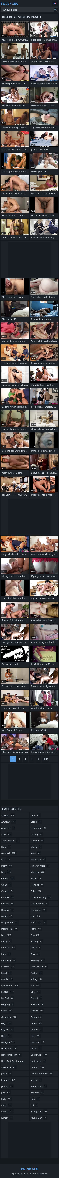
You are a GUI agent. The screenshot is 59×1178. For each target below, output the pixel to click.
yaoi (35, 1098)
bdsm (6, 865)
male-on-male (40, 865)
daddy (6, 916)
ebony (6, 941)
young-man (39, 1111)
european (8, 960)
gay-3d (7, 1029)
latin (35, 815)
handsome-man (11, 1054)
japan (6, 1073)
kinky (6, 1105)
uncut (36, 1048)
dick (6, 935)
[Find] (56, 10)
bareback (8, 853)
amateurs (8, 828)
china (6, 884)
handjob (7, 1042)
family (7, 979)
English (55, 3)
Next (45, 759)
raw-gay (37, 960)
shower (37, 1010)
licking (36, 834)
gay (6, 1023)
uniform (37, 1067)
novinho (37, 884)
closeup (7, 903)
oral (35, 916)
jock (5, 1092)
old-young (38, 909)
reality (36, 972)
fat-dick (7, 998)
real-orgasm (39, 966)
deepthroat (9, 928)
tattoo (36, 1023)
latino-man (38, 828)
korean (6, 1117)
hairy (6, 1035)
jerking (7, 1086)
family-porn (9, 985)
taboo (36, 1017)
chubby (7, 897)
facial (6, 972)
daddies (7, 909)
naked (36, 878)
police (35, 947)
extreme (7, 966)
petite (36, 928)
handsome (9, 1048)
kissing (7, 1111)
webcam (37, 1092)
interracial (8, 1067)
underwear (38, 1061)
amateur (8, 821)
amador (7, 815)
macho (36, 846)
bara (6, 846)
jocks (6, 1098)
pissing (36, 941)
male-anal (38, 859)
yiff (34, 1105)
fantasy (7, 991)
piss (35, 935)
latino (36, 821)
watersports (38, 1086)
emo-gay (8, 947)
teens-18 (37, 1042)
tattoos (37, 1029)
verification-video (41, 1073)
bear (6, 872)
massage (37, 872)
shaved (36, 998)
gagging (7, 1004)
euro (6, 954)
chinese (7, 891)
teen (35, 1035)
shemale (37, 1004)
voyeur (36, 1079)
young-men (39, 1117)
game (6, 1010)
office (36, 891)
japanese (8, 1079)
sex (35, 985)
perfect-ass (38, 922)
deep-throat (9, 922)
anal (6, 834)
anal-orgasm (10, 840)
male (35, 853)
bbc (5, 859)
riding (36, 979)
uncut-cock (39, 1054)
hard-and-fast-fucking (12, 1062)
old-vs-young (39, 903)
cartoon (7, 878)
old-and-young (41, 897)
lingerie (37, 840)
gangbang (8, 1017)
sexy (35, 991)
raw (35, 954)
